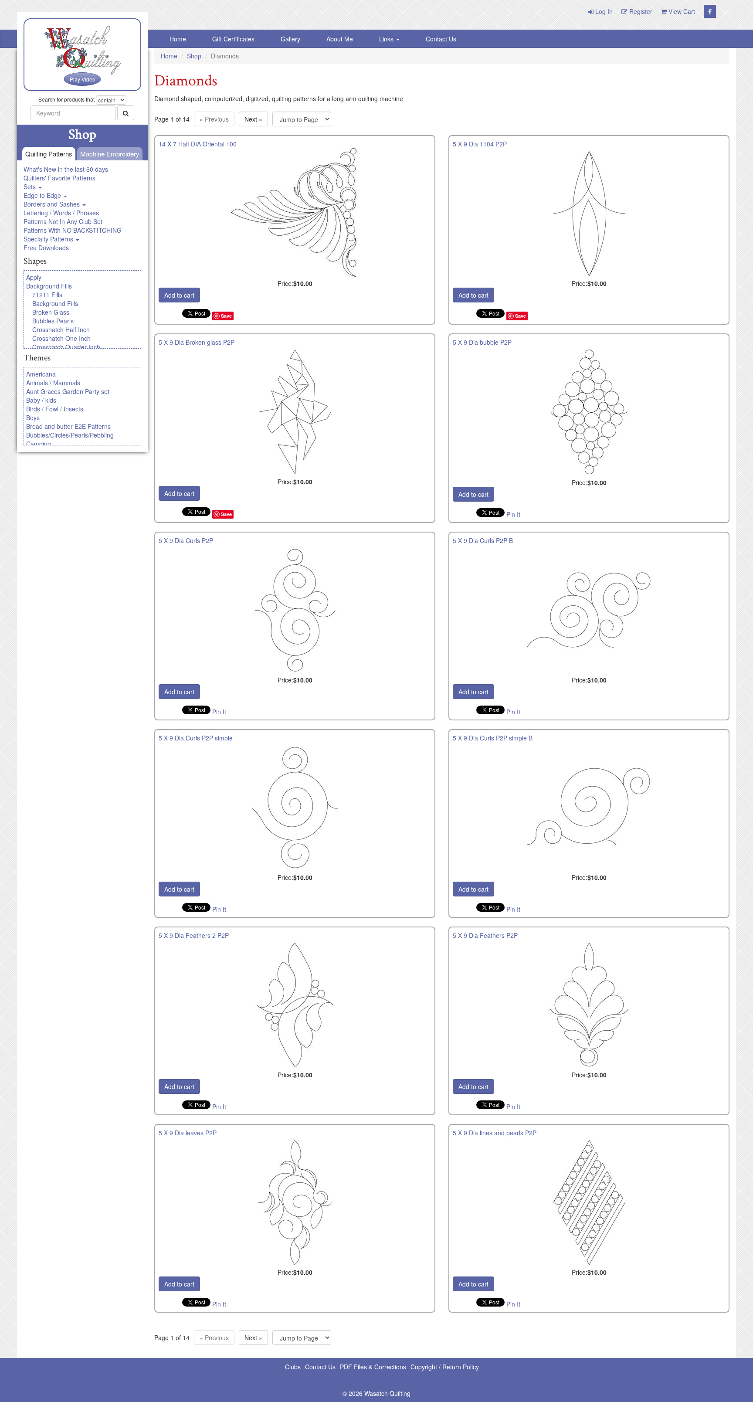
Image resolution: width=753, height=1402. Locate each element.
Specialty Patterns (49, 238)
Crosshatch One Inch (61, 338)
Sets (30, 186)
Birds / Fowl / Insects (54, 408)
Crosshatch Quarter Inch (66, 347)
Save (226, 315)
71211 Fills (47, 294)
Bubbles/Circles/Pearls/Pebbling (70, 435)
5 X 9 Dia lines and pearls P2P (494, 1132)
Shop (194, 55)
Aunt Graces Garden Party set (67, 391)
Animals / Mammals (53, 382)
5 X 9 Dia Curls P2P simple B (493, 737)
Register (640, 11)
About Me (339, 38)
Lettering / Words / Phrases (61, 212)
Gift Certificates (233, 38)
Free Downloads (46, 247)
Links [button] (387, 38)
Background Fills (49, 286)
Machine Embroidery (109, 153)
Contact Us (441, 38)
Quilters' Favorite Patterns (59, 177)
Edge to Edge (43, 195)
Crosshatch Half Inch (61, 329)
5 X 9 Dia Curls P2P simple (196, 737)
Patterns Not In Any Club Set (63, 221)
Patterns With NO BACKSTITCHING (73, 230)
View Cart (681, 11)
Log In (603, 11)
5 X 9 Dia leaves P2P (188, 1132)
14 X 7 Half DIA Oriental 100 (198, 143)
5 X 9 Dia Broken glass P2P (196, 342)
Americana (41, 374)
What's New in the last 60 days (66, 169)
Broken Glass (50, 312)
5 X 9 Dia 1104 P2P (480, 143)
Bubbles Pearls (53, 320)
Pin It (513, 514)
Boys (33, 417)
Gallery (290, 38)
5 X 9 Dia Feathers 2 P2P (194, 935)
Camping (38, 443)
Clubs (293, 1366)
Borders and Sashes (52, 204)
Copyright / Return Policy (444, 1366)
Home (178, 38)
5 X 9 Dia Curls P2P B (483, 540)
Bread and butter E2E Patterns (68, 426)
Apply (33, 277)
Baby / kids (41, 400)
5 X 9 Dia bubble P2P (482, 342)
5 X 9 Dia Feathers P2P (485, 935)
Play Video (82, 79)
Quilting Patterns (48, 153)
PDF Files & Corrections (373, 1366)
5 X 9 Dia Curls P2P (186, 540)
